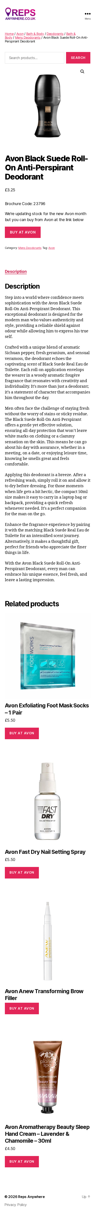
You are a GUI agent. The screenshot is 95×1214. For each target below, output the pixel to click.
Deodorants (55, 34)
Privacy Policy (15, 1204)
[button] (82, 72)
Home (9, 34)
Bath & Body (35, 34)
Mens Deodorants (28, 37)
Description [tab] (16, 271)
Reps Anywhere (31, 1196)
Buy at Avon (23, 232)
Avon (20, 34)
